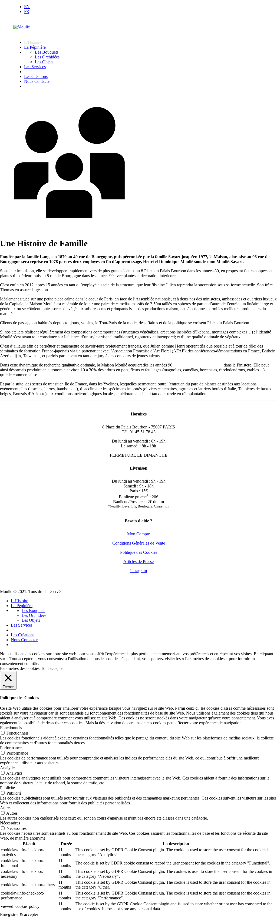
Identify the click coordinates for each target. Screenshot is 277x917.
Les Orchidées (47, 57)
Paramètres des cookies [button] (19, 668)
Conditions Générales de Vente (138, 543)
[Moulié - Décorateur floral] (21, 27)
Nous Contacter (37, 81)
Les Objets (44, 62)
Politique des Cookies (138, 552)
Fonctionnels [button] (11, 727)
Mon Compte (138, 534)
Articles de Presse (138, 561)
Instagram (138, 570)
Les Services (35, 66)
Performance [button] (11, 747)
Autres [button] (5, 807)
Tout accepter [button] (52, 668)
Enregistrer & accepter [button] (19, 914)
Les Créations (36, 76)
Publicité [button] (7, 787)
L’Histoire (32, 42)
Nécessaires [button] (10, 823)
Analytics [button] (8, 767)
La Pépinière (35, 47)
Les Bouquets (46, 52)
